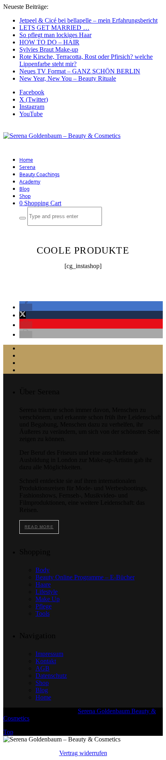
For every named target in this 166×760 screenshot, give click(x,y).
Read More (39, 527)
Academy (29, 181)
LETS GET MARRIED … (54, 27)
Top (8, 732)
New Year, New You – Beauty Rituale (67, 78)
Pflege (43, 606)
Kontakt (45, 661)
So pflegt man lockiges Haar (55, 34)
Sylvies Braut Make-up (48, 49)
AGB (42, 668)
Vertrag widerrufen (83, 753)
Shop (25, 196)
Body (42, 569)
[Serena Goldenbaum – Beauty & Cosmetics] (61, 135)
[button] (25, 307)
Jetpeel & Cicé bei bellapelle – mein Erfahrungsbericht (88, 20)
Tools (42, 613)
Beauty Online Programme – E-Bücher (85, 577)
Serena (27, 167)
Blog (24, 188)
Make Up (47, 599)
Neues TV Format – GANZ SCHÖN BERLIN (79, 71)
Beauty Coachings (39, 174)
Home (26, 159)
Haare (43, 584)
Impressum (49, 653)
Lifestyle (46, 591)
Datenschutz (51, 675)
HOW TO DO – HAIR (49, 42)
